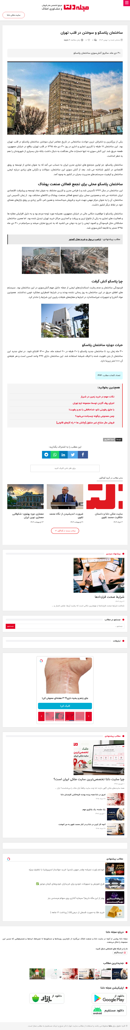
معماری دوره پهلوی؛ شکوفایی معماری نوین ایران (28, 515)
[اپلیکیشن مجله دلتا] (96, 999)
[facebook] (83, 455)
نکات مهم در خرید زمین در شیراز (97, 396)
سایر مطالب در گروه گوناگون (111, 478)
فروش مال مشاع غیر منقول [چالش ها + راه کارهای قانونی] (85, 422)
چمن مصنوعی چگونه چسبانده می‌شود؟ (94, 416)
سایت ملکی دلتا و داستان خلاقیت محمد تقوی (109, 515)
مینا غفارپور (109, 439)
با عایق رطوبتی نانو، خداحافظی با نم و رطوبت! (91, 409)
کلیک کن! (65, 706)
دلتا (110, 1026)
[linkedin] (63, 455)
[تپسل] (41, 660)
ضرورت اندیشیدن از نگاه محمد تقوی (66, 515)
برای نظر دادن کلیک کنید (65, 468)
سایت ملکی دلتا (13, 15)
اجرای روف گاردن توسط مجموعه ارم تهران (93, 403)
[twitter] (73, 455)
